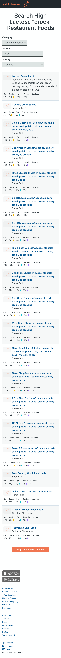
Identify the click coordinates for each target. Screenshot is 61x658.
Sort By (6, 59)
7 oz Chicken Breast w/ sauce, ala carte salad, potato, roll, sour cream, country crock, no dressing (33, 151)
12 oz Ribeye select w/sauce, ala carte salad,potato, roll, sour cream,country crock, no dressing (32, 251)
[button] (14, 43)
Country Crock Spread (24, 104)
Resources (6, 608)
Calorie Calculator (9, 592)
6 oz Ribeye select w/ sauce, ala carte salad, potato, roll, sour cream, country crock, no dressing (33, 201)
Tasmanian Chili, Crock (24, 527)
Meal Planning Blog (10, 601)
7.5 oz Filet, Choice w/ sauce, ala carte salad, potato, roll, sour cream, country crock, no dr (33, 401)
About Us (6, 619)
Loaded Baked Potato (23, 76)
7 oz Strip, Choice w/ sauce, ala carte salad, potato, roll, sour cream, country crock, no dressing (33, 276)
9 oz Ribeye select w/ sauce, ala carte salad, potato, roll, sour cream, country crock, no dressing (33, 226)
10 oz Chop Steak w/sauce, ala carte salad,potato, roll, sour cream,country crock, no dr (32, 376)
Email (8, 649)
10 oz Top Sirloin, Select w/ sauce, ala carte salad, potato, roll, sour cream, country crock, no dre (32, 351)
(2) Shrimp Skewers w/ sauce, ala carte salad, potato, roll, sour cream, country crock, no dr (33, 426)
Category (7, 37)
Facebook (10, 643)
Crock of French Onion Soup (27, 509)
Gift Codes (7, 605)
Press (4, 622)
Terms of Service (9, 635)
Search (6, 48)
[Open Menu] (56, 4)
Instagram (10, 646)
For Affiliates (7, 625)
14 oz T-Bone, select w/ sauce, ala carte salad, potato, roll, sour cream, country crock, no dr (33, 451)
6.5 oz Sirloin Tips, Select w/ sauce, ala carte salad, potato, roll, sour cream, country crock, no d (33, 126)
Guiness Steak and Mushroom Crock (32, 491)
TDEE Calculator (9, 595)
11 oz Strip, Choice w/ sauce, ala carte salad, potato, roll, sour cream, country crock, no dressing (33, 326)
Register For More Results (30, 549)
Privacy (5, 629)
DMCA (5, 632)
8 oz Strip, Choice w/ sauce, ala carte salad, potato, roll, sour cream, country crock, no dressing (33, 301)
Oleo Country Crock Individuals (29, 473)
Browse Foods (8, 588)
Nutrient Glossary (9, 598)
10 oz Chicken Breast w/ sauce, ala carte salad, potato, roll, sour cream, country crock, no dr (34, 176)
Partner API (7, 615)
